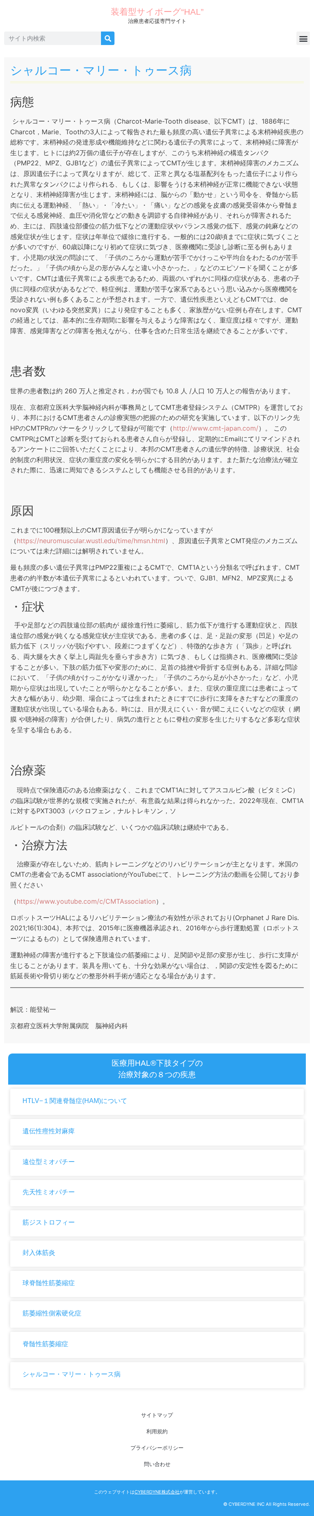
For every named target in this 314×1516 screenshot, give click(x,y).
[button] (303, 38)
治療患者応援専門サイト (157, 21)
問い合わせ (157, 1464)
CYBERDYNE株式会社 (157, 1492)
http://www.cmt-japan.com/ (215, 428)
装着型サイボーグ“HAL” (157, 11)
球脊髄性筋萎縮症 (48, 1282)
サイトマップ (157, 1415)
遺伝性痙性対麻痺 (48, 1131)
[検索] (107, 38)
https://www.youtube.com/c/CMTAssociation (86, 901)
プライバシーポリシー (157, 1447)
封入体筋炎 (38, 1252)
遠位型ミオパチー (48, 1161)
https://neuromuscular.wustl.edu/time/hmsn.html (91, 541)
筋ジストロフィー (48, 1222)
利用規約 (157, 1431)
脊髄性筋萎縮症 (45, 1343)
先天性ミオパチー (48, 1192)
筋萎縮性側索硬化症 (51, 1313)
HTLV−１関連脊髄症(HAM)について (74, 1100)
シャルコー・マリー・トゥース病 (71, 1374)
